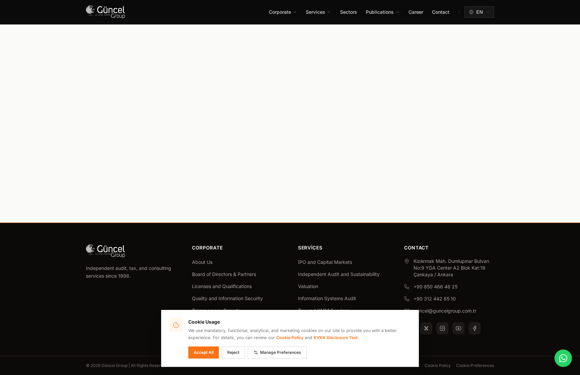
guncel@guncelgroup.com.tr (445, 311)
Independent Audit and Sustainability (339, 274)
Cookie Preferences (475, 365)
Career (415, 12)
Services (315, 12)
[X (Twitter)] (426, 328)
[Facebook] (475, 328)
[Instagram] (442, 328)
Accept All (203, 352)
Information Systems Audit (327, 298)
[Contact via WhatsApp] (563, 358)
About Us (202, 262)
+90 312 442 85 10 (435, 298)
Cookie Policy (438, 365)
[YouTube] (458, 328)
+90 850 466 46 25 (435, 286)
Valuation (308, 286)
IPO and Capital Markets (325, 262)
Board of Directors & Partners (224, 274)
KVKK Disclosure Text (335, 337)
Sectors (348, 12)
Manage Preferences (280, 352)
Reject (233, 352)
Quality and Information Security (227, 298)
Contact (440, 12)
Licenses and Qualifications (222, 286)
